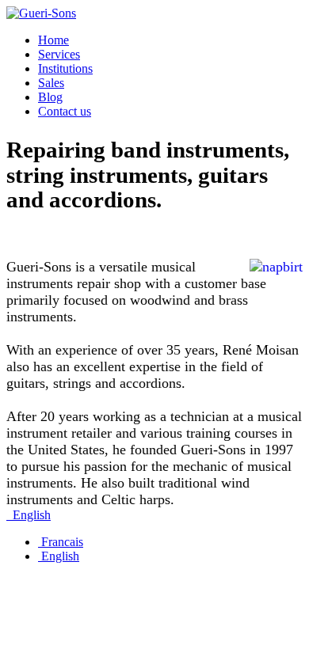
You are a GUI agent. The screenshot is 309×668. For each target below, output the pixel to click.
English (30, 515)
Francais (60, 541)
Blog (50, 97)
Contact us (64, 111)
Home (53, 40)
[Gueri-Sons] (41, 13)
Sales (51, 82)
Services (59, 54)
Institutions (65, 68)
